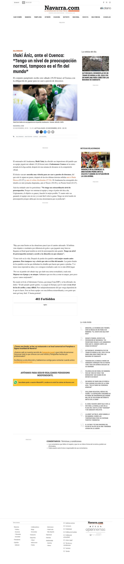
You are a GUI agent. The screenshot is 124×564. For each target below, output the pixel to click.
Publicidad (68, 529)
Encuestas (34, 532)
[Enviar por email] (48, 132)
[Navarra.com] (62, 8)
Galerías (49, 543)
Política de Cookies (71, 532)
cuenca (35, 136)
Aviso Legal (68, 540)
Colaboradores (35, 527)
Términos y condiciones (71, 441)
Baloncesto (34, 542)
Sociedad (17, 536)
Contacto (68, 526)
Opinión (47, 17)
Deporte (66, 17)
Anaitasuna (28, 136)
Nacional (76, 17)
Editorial (17, 545)
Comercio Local (48, 352)
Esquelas (107, 17)
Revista (85, 17)
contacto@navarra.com (23, 362)
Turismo (67, 548)
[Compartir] (37, 132)
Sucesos (17, 532)
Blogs (32, 529)
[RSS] (100, 526)
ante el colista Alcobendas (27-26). (39, 180)
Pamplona (38, 17)
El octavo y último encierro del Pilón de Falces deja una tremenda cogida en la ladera (98, 426)
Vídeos (49, 545)
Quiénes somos (70, 523)
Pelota (33, 545)
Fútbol (32, 540)
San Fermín (17, 17)
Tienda (67, 551)
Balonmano (20, 136)
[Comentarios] (52, 132)
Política (17, 529)
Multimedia (96, 17)
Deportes (33, 538)
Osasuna (56, 17)
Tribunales (18, 534)
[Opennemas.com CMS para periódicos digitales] (95, 531)
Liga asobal (43, 136)
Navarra (28, 17)
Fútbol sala (50, 529)
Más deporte (50, 532)
